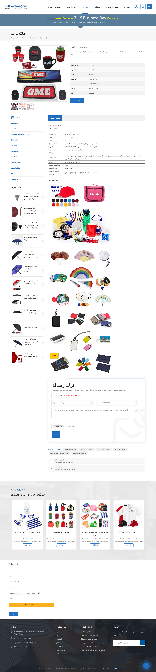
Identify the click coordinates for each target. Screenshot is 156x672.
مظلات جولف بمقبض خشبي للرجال (30, 238)
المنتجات (59, 639)
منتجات (85, 7)
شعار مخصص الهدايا (120, 449)
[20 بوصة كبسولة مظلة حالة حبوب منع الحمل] (17, 357)
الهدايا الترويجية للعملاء (103, 449)
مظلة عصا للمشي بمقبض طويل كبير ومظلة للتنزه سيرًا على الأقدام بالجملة (31, 225)
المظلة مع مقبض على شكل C (90, 639)
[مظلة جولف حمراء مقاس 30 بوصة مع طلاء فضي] (17, 284)
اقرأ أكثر (27, 545)
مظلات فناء (14, 174)
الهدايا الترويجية (30, 38)
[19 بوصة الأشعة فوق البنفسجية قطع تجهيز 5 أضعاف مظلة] (17, 342)
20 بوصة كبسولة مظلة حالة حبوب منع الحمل (31, 355)
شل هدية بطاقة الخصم (79, 453)
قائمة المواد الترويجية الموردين (128, 532)
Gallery (96, 7)
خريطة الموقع (60, 650)
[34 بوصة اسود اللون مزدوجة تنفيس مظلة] (17, 328)
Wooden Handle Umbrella (20, 134)
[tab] (55, 118)
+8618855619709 (35, 647)
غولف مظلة (14, 123)
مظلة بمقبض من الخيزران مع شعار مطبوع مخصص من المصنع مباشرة (32, 196)
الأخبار (58, 643)
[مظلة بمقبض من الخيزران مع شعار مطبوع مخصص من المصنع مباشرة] (17, 197)
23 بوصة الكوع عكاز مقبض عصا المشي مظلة (31, 311)
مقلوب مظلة (15, 151)
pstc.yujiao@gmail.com (32, 643)
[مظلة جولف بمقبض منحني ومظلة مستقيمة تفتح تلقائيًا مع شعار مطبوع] (17, 211)
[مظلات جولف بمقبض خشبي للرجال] (17, 240)
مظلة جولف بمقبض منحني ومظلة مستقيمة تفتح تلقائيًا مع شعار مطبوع (31, 210)
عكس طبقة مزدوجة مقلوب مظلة (91, 646)
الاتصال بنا (59, 646)
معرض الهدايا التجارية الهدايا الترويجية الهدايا (95, 533)
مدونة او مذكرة (112, 7)
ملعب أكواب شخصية (70, 449)
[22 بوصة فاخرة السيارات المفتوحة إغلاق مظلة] (17, 299)
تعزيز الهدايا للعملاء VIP (61, 532)
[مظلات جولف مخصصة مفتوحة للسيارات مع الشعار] (17, 270)
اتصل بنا (127, 7)
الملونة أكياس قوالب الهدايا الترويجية (27, 532)
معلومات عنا (71, 7)
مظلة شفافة (14, 145)
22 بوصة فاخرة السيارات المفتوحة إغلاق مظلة (31, 297)
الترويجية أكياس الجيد (87, 449)
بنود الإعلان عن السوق (70, 395)
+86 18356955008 (20, 638)
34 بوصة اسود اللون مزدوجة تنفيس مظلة (30, 326)
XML (58, 654)
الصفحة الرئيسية (54, 7)
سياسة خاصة (97, 668)
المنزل (58, 632)
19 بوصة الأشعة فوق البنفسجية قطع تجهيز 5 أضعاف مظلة (31, 341)
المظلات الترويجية (16, 162)
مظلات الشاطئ (15, 168)
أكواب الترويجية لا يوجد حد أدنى (59, 453)
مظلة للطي (14, 129)
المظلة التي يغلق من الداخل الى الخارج (93, 650)
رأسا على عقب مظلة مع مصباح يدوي (92, 643)
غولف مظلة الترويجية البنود (89, 632)
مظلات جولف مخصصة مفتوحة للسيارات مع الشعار (31, 268)
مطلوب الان (76, 100)
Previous (8, 524)
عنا (57, 635)
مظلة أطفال (14, 140)
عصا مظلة (14, 157)
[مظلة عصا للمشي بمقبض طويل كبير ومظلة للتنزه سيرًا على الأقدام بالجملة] (17, 226)
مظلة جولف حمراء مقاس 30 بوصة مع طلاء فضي (32, 282)
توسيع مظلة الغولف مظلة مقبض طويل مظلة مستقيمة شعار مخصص (32, 254)
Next (148, 524)
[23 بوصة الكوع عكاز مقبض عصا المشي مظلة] (17, 313)
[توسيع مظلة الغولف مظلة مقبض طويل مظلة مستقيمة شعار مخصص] (17, 255)
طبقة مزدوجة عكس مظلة (89, 654)
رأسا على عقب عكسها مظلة (89, 635)
